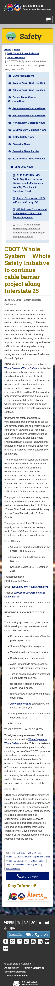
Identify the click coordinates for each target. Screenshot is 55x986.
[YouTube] (33, 941)
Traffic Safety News (23, 137)
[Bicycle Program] (19, 922)
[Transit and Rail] (26, 922)
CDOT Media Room (23, 76)
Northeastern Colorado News (28, 123)
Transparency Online (16, 975)
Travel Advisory (18, 853)
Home (7, 49)
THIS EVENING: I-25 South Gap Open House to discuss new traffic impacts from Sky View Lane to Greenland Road (28, 183)
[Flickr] (5, 948)
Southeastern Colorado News (28, 108)
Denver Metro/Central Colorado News (22, 99)
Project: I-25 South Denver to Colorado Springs (25, 861)
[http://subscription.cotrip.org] (27, 895)
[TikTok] (26, 941)
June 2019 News (16, 57)
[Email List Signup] (47, 941)
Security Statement (15, 971)
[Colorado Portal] (26, 982)
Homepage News (13, 869)
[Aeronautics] (33, 922)
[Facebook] (5, 941)
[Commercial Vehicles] (12, 928)
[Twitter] (12, 941)
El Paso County (34, 853)
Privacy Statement (33, 968)
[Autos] (47, 922)
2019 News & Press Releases (23, 53)
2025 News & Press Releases (28, 90)
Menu (49, 20)
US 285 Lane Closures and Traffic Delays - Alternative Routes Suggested (30, 213)
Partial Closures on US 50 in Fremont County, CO (29, 200)
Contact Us (15, 934)
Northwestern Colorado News (28, 115)
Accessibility (11, 968)
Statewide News (21, 144)
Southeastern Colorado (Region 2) (27, 865)
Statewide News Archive (25, 151)
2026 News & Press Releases (28, 83)
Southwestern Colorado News (29, 130)
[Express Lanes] (9, 922)
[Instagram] (19, 941)
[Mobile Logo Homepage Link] (27, 7)
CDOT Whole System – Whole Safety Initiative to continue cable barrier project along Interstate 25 (29, 230)
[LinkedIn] (40, 941)
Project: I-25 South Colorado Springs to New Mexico (28, 857)
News (17, 49)
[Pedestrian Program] (5, 928)
